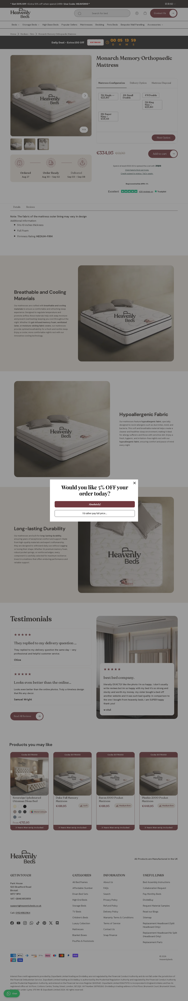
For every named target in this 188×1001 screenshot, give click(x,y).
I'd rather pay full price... (95, 513)
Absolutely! (95, 504)
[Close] (134, 483)
